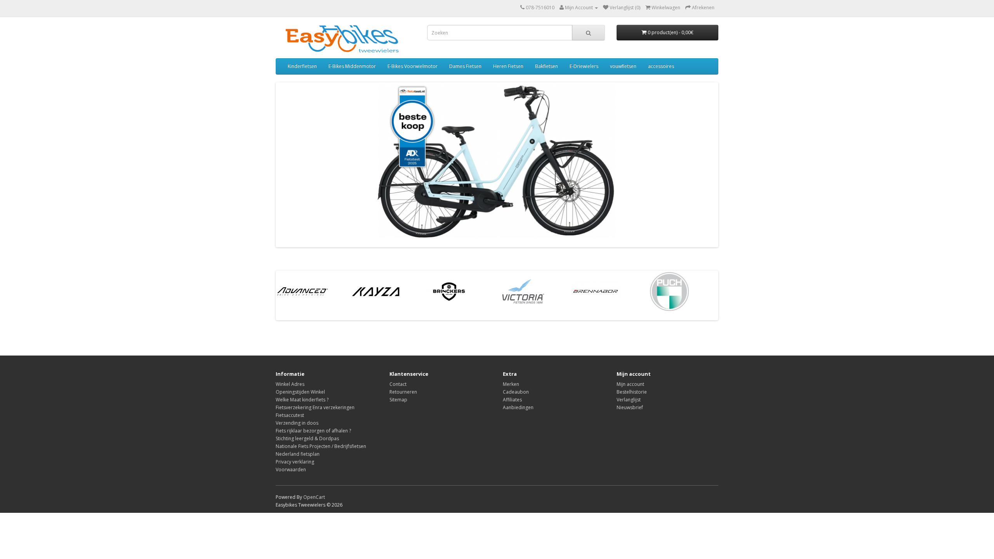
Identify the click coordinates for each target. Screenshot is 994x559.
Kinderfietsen (302, 66)
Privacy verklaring (295, 461)
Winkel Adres (290, 384)
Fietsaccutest (290, 415)
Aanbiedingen (518, 407)
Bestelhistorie (632, 392)
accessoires (661, 66)
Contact (398, 384)
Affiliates (512, 399)
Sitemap (398, 399)
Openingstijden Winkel (300, 392)
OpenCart (314, 497)
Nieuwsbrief (630, 407)
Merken (511, 384)
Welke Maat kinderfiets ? (302, 399)
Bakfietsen (546, 66)
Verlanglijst (629, 399)
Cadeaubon (516, 392)
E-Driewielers (584, 66)
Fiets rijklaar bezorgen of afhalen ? (313, 430)
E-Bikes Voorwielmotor (413, 66)
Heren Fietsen (508, 66)
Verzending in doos (297, 423)
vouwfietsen (623, 66)
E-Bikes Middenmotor (352, 66)
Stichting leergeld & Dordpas (307, 438)
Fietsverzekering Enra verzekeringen (315, 407)
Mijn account (630, 384)
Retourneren (403, 392)
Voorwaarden (291, 469)
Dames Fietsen (465, 66)
